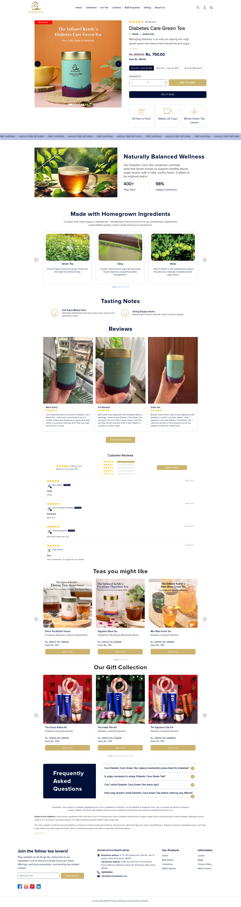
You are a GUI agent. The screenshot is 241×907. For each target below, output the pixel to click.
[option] (78, 64)
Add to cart (188, 83)
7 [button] (83, 104)
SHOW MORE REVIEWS (120, 440)
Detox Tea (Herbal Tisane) (57, 631)
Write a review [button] (171, 468)
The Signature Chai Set (162, 727)
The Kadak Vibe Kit (107, 727)
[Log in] (204, 7)
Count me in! (72, 876)
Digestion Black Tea (107, 631)
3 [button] (75, 104)
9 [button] (87, 104)
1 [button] (70, 104)
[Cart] (211, 7)
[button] (38, 64)
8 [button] (85, 104)
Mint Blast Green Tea (161, 631)
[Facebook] (20, 886)
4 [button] (77, 104)
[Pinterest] (32, 886)
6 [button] (81, 104)
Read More (134, 49)
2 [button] (74, 104)
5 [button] (79, 104)
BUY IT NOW (167, 94)
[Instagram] (26, 886)
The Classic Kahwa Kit (56, 727)
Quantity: (135, 76)
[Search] (198, 7)
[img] (53, 481)
